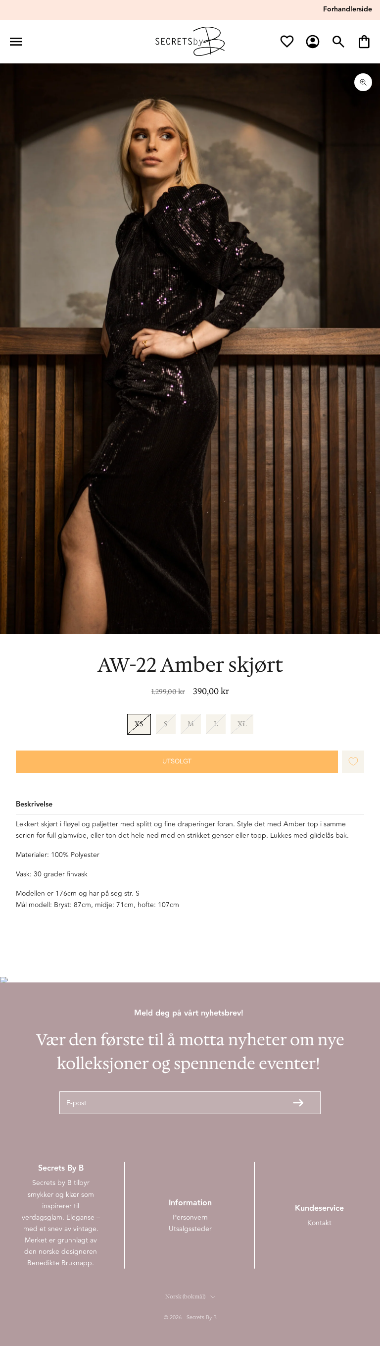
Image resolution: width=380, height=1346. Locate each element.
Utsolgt (176, 761)
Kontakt (319, 1223)
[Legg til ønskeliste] (353, 762)
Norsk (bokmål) (185, 1296)
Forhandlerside (347, 9)
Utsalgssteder (190, 1229)
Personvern (190, 1217)
